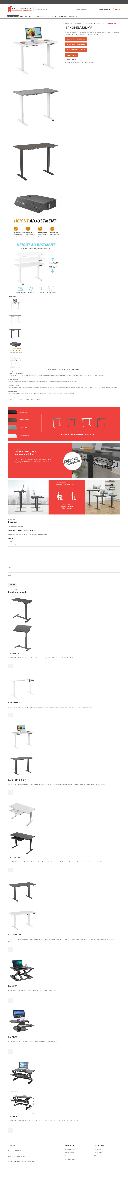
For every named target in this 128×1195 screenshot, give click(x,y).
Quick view (10, 670)
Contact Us (97, 1149)
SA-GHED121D (15, 702)
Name (10, 567)
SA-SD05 (12, 1037)
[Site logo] (20, 9)
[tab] (52, 369)
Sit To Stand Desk (76, 23)
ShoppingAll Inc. (17, 1161)
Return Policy (98, 1152)
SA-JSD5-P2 (14, 934)
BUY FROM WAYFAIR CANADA (76, 49)
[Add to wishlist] (10, 661)
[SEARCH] (93, 9)
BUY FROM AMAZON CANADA (76, 39)
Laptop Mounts (69, 1152)
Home (67, 23)
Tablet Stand (69, 1156)
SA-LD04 (12, 986)
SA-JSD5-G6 (14, 857)
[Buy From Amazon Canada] (10, 1000)
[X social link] (116, 2)
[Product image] (22, 638)
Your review (12, 545)
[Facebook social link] (114, 2)
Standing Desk (87, 23)
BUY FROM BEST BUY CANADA (76, 44)
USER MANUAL (71, 55)
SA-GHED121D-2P (17, 779)
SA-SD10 (12, 1116)
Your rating (12, 538)
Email (10, 575)
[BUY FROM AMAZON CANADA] (10, 666)
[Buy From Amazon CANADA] (10, 1051)
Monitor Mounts (70, 1149)
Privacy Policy (98, 1156)
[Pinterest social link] (119, 2)
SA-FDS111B (13, 653)
